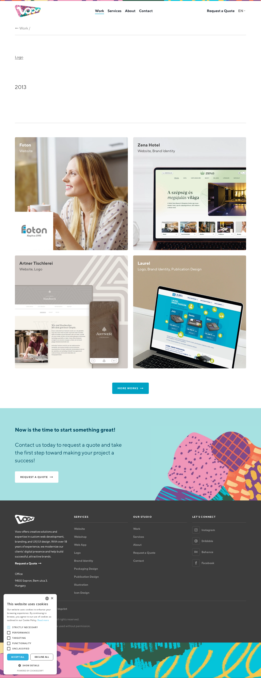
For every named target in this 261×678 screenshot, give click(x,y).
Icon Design (81, 592)
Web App (80, 544)
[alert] (30, 634)
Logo (19, 57)
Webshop (80, 536)
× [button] (52, 598)
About (130, 11)
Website (79, 528)
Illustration (81, 584)
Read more (43, 620)
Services (114, 11)
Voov (28, 11)
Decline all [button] (42, 656)
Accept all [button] (18, 656)
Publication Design (86, 576)
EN (240, 11)
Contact (146, 11)
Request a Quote (221, 11)
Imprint (62, 609)
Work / (24, 28)
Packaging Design (86, 568)
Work (99, 11)
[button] (30, 665)
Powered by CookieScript (30, 670)
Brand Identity (83, 560)
